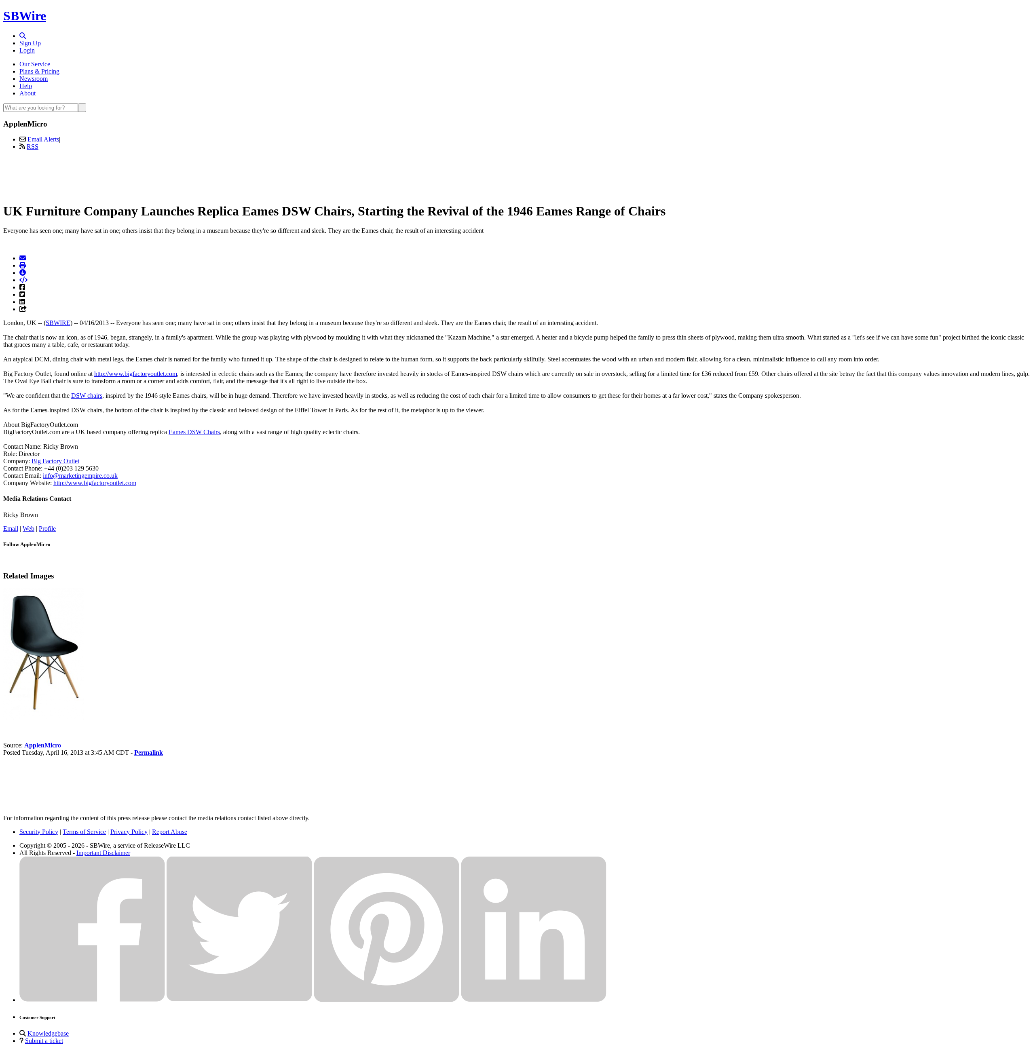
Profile (47, 528)
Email (10, 528)
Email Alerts (43, 139)
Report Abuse (169, 831)
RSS (32, 146)
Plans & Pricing (39, 71)
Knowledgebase (48, 1033)
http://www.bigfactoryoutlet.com (135, 373)
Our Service (34, 64)
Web (28, 528)
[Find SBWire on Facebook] (92, 999)
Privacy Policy (129, 831)
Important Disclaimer (103, 852)
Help (25, 85)
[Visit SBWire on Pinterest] (386, 999)
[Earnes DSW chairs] (43, 717)
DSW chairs (86, 395)
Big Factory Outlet (55, 461)
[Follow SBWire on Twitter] (239, 999)
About (27, 93)
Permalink (148, 752)
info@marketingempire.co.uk (80, 475)
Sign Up (30, 43)
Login (27, 50)
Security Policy (38, 831)
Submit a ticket (44, 1040)
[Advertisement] (517, 175)
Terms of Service (84, 831)
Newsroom (33, 78)
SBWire (24, 15)
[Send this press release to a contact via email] (22, 258)
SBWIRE (58, 322)
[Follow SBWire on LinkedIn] (533, 999)
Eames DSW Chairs (194, 431)
